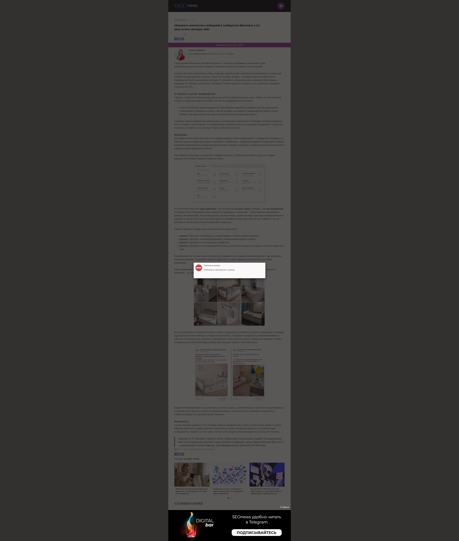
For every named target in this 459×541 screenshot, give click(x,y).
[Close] (265, 263)
